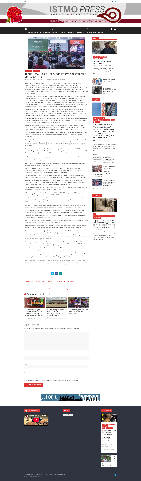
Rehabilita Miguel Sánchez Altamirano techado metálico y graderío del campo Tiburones (56, 312)
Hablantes (55, 32)
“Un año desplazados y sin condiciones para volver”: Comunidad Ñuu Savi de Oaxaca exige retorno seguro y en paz (59, 1)
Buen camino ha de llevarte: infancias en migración (109, 433)
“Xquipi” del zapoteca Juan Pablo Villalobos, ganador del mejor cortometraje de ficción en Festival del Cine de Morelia (104, 224)
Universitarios (91, 32)
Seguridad (46, 32)
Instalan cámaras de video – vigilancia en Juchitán (67, 289)
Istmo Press (105, 65)
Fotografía (100, 216)
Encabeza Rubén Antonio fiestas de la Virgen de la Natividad (49, 282)
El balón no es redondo (109, 79)
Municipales (28, 71)
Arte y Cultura (97, 29)
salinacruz (62, 79)
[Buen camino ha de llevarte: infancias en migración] (109, 414)
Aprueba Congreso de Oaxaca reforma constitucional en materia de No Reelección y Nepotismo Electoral (104, 170)
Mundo (109, 424)
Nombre (27, 355)
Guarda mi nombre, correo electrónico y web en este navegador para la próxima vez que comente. (51, 380)
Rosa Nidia (57, 79)
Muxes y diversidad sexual (33, 32)
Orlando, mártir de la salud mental (102, 62)
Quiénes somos (33, 29)
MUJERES (52, 29)
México (88, 29)
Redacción (40, 79)
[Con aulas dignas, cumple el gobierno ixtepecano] (78, 298)
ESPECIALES (60, 29)
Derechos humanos (72, 29)
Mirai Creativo (37, 476)
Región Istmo (44, 29)
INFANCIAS (101, 120)
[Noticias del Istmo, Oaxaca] (70, 13)
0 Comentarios (48, 79)
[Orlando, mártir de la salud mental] (104, 41)
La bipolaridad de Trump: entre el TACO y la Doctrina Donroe (109, 89)
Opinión (100, 32)
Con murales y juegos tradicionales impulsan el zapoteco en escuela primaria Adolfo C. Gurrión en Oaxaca (34, 313)
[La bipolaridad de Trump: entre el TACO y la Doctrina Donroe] (97, 87)
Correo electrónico (29, 364)
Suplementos (109, 427)
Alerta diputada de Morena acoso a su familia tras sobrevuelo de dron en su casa (109, 158)
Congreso (63, 32)
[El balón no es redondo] (97, 79)
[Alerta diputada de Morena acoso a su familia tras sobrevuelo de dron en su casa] (97, 155)
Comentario (27, 331)
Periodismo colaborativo (76, 32)
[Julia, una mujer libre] (106, 456)
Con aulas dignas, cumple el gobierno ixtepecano (78, 310)
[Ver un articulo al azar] (115, 29)
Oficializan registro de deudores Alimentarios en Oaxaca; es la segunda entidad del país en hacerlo (109, 184)
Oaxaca (82, 29)
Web (25, 373)
